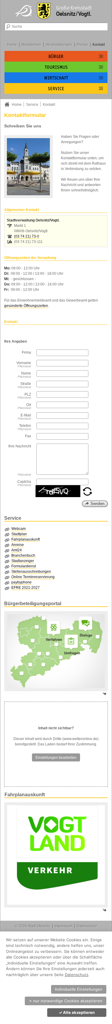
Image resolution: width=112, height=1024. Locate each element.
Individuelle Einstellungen (78, 989)
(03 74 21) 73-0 (26, 236)
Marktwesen (31, 45)
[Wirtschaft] (56, 77)
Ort (28, 405)
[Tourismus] (56, 67)
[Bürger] (56, 56)
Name (26, 373)
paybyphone (21, 582)
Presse (82, 45)
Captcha (24, 482)
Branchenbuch (23, 555)
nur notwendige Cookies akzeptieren (65, 1000)
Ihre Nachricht (19, 446)
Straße (25, 384)
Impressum (64, 926)
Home (12, 45)
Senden (97, 503)
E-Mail (26, 415)
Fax (28, 436)
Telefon (25, 426)
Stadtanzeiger (22, 561)
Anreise (17, 545)
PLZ (27, 394)
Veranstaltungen (59, 45)
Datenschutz (87, 926)
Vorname (23, 363)
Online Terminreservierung (33, 577)
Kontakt (99, 45)
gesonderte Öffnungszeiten (26, 306)
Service (32, 104)
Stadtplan (19, 534)
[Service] (56, 88)
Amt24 (16, 550)
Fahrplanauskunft (25, 539)
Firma (26, 352)
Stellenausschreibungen (31, 571)
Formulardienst (23, 566)
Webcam (18, 529)
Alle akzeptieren (77, 1012)
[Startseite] (56, 10)
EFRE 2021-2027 (25, 588)
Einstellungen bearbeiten (56, 757)
